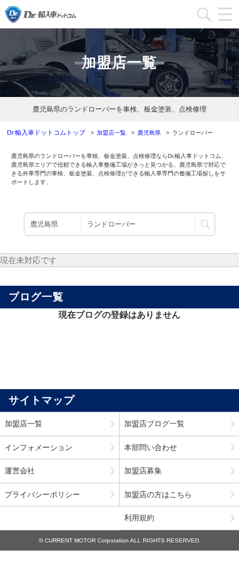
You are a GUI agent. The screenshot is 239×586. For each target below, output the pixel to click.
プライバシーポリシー (42, 494)
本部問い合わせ (150, 447)
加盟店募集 (143, 470)
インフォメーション (39, 447)
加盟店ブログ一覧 (154, 423)
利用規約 (139, 517)
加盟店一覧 (23, 423)
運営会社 (20, 470)
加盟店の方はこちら (158, 494)
